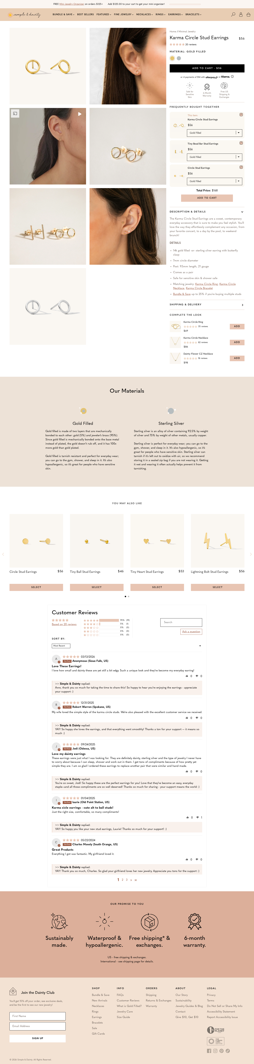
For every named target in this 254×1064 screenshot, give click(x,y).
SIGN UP (37, 1038)
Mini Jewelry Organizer (71, 4)
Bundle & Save (182, 294)
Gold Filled (172, 59)
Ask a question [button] (191, 631)
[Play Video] (79, 114)
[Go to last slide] (3, 554)
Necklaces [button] (143, 14)
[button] (235, 14)
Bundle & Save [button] (62, 14)
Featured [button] (103, 14)
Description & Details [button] (188, 212)
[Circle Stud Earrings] (241, 167)
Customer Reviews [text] (75, 613)
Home (173, 31)
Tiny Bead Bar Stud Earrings (203, 144)
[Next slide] (250, 554)
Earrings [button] (174, 14)
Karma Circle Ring (206, 284)
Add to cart (207, 68)
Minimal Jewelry (187, 31)
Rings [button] (159, 14)
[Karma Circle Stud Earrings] (241, 114)
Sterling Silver (179, 59)
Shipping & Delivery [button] (186, 304)
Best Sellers (85, 14)
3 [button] (127, 880)
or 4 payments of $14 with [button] (201, 77)
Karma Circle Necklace (196, 338)
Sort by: (58, 639)
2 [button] (122, 880)
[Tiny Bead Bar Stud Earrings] (241, 143)
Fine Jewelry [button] (122, 14)
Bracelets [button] (192, 14)
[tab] (125, 596)
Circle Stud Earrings (199, 168)
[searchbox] (181, 622)
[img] (71, 657)
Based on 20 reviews (64, 624)
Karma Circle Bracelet (199, 288)
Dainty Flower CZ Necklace (198, 354)
